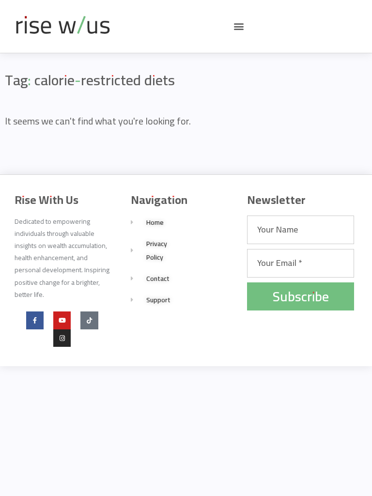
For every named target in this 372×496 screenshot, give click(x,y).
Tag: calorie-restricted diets (90, 79)
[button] (239, 26)
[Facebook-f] (35, 320)
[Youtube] (62, 320)
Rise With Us (46, 200)
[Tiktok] (89, 320)
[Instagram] (62, 338)
